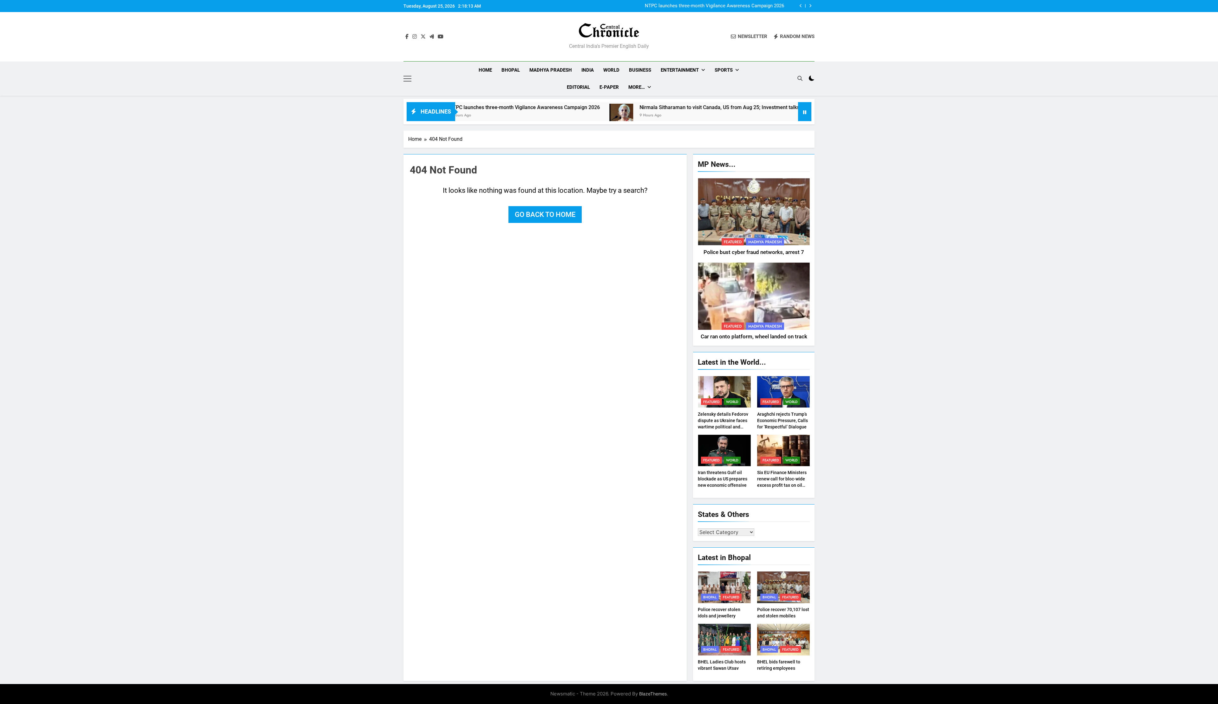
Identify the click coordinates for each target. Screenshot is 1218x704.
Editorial (578, 87)
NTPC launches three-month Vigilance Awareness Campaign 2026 (714, 6)
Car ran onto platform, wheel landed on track (754, 337)
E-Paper (609, 87)
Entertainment (680, 70)
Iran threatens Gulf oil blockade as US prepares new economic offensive (722, 479)
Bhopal (510, 70)
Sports (724, 70)
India (587, 70)
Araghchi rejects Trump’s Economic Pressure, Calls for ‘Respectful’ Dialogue (782, 420)
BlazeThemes (653, 693)
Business (640, 70)
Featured (733, 242)
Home (485, 70)
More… (636, 87)
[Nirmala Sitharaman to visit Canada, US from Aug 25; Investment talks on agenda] (579, 115)
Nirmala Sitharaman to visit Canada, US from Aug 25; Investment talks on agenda (690, 107)
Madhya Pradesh (550, 70)
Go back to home (545, 214)
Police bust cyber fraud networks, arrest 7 (754, 252)
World (611, 70)
